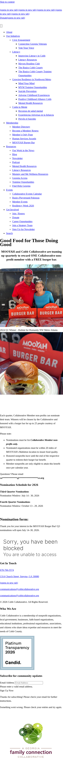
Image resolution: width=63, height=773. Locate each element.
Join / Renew (18, 213)
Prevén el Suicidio (27, 119)
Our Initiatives (13, 36)
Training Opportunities (23, 182)
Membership (12, 123)
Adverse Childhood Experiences (34, 95)
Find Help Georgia (21, 186)
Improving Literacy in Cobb (31, 55)
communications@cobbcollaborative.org (35, 6)
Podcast (16, 162)
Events (9, 190)
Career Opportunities (22, 221)
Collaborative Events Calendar (27, 194)
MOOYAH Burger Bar (23, 142)
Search (9, 233)
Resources (11, 146)
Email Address (7, 682)
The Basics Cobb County (30, 67)
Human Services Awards (24, 138)
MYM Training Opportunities (32, 87)
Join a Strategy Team (22, 225)
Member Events (20, 201)
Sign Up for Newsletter (23, 229)
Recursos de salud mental (30, 111)
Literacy (16, 52)
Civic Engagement (21, 40)
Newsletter (17, 158)
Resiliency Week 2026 (23, 205)
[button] (7, 690)
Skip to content (7, 2)
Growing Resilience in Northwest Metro (31, 79)
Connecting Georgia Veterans (32, 44)
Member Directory (21, 126)
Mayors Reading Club (29, 63)
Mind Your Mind (26, 83)
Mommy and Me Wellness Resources (30, 174)
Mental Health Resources (30, 103)
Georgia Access (19, 178)
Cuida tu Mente (19, 107)
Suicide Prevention (27, 91)
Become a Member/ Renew (25, 130)
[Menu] (1, 25)
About (9, 32)
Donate (15, 217)
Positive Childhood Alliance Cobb (34, 99)
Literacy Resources (27, 59)
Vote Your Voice (26, 48)
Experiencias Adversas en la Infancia (36, 115)
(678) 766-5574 (7, 6)
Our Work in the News (23, 150)
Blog (14, 154)
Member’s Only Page (22, 134)
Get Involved (12, 209)
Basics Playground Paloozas (25, 197)
